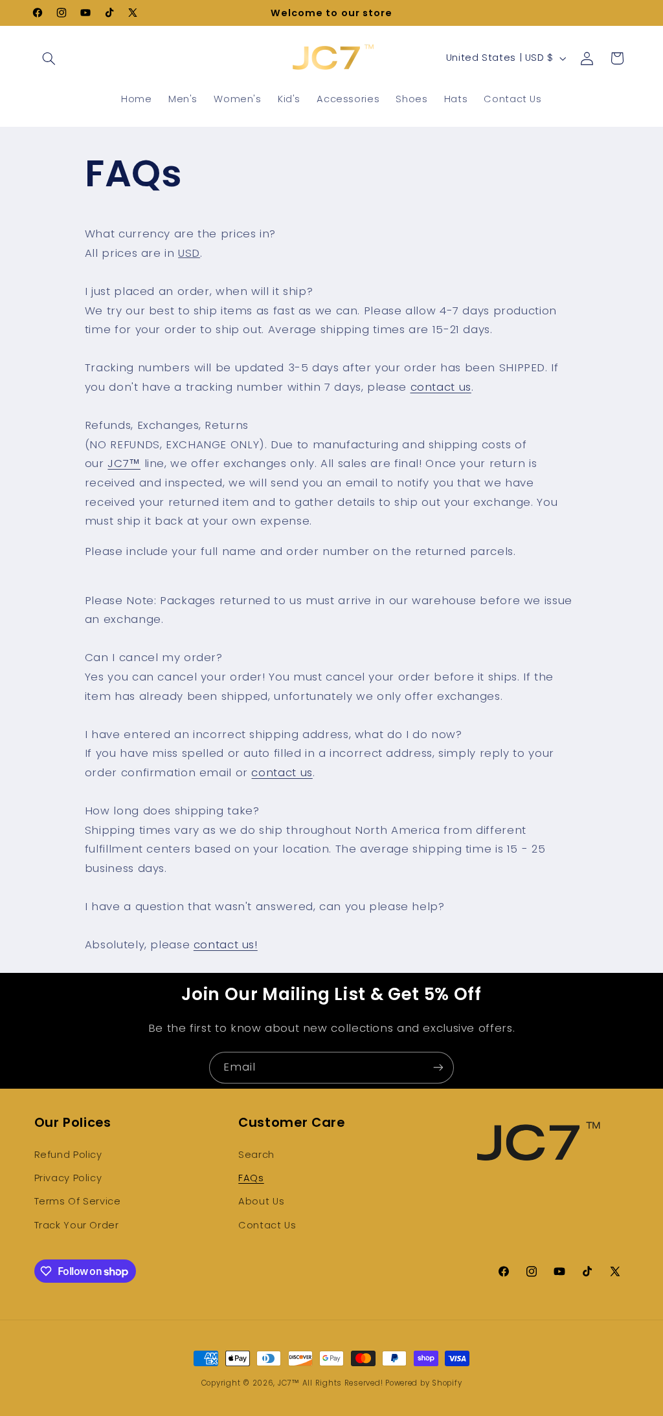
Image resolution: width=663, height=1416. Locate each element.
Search (256, 1154)
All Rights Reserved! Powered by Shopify (382, 1383)
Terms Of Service (77, 1201)
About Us (261, 1201)
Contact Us (267, 1225)
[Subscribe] (438, 1068)
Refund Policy (68, 1154)
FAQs (251, 1177)
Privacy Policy (68, 1177)
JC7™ (123, 463)
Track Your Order (76, 1225)
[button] (49, 58)
